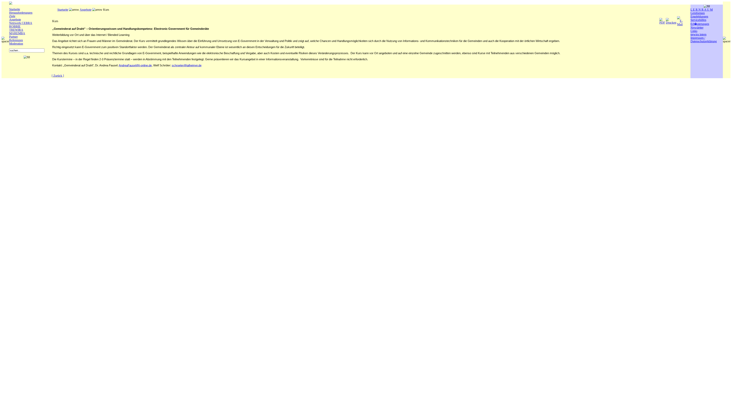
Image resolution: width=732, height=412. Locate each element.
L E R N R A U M (701, 9)
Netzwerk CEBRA (20, 23)
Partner (13, 36)
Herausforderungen (20, 12)
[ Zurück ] (58, 75)
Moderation (16, 43)
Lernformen (697, 13)
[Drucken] (671, 20)
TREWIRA (16, 29)
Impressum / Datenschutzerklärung (703, 39)
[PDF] (662, 20)
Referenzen (16, 40)
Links (693, 31)
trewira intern (698, 34)
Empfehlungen (699, 16)
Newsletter (696, 27)
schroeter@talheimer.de (186, 65)
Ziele (12, 16)
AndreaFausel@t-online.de (135, 65)
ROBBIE (15, 26)
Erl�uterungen (699, 24)
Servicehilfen (698, 20)
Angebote (15, 19)
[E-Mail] (680, 20)
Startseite (14, 9)
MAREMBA (17, 33)
